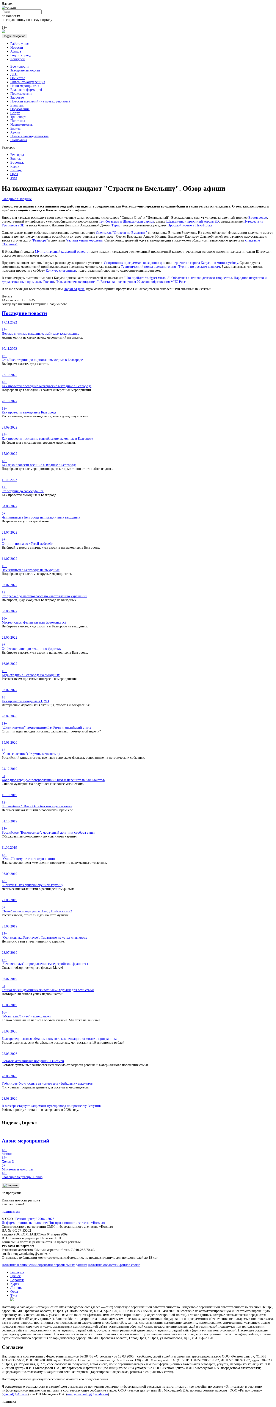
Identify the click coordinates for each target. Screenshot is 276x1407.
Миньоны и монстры (17, 1167)
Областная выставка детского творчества (201, 278)
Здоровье (17, 97)
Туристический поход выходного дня (149, 266)
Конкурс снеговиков (61, 270)
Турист (116, 225)
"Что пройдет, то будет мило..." (147, 278)
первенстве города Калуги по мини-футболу (205, 263)
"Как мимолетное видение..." (77, 281)
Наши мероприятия (24, 86)
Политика (17, 120)
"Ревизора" (39, 240)
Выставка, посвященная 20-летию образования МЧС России (145, 281)
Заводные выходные (25, 70)
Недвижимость (21, 124)
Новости (16, 47)
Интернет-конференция (27, 82)
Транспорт (18, 117)
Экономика (18, 140)
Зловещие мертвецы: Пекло (22, 1175)
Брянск (15, 158)
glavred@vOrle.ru (15, 1394)
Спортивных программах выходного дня (134, 263)
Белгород (17, 154)
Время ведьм (257, 217)
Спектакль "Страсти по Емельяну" (121, 232)
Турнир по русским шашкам (199, 266)
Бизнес (15, 128)
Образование (20, 109)
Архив (15, 132)
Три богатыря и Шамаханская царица (126, 221)
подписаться (11, 1211)
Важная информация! (26, 89)
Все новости (19, 66)
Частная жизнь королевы (84, 240)
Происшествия (21, 93)
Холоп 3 (8, 1159)
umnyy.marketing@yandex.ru (87, 1394)
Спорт (15, 113)
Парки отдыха (74, 289)
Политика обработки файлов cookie (114, 1265)
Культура (17, 105)
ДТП (13, 74)
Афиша (15, 51)
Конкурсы (17, 59)
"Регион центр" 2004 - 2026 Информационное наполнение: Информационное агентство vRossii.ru (53, 1220)
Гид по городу (20, 55)
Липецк (16, 170)
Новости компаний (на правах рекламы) (40, 101)
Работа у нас (19, 43)
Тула (13, 178)
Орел (14, 174)
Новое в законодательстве (29, 136)
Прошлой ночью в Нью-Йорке (190, 225)
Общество (17, 78)
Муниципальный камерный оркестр (61, 251)
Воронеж (17, 162)
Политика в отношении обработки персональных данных (44, 1265)
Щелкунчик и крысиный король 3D (192, 221)
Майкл (7, 1152)
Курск (14, 166)
